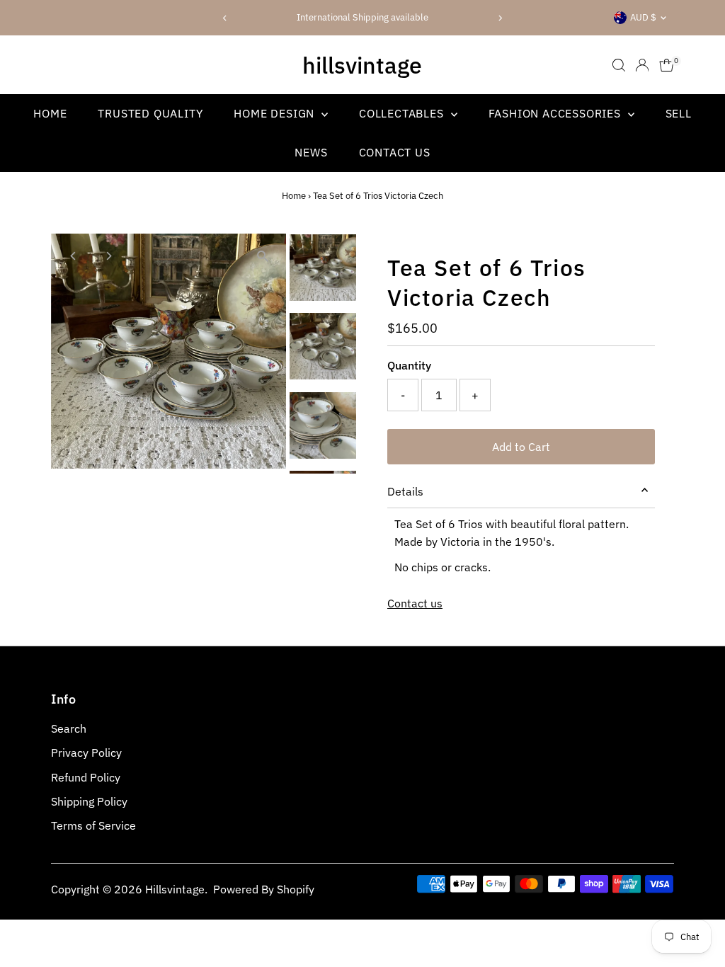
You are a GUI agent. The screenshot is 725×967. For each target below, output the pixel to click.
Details (405, 491)
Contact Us (394, 152)
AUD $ (643, 17)
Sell (679, 113)
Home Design (276, 113)
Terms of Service (93, 825)
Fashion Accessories (556, 113)
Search (68, 728)
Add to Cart (521, 447)
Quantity (409, 365)
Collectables (403, 113)
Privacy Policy (86, 752)
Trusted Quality (150, 113)
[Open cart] (666, 65)
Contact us (415, 603)
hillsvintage (362, 65)
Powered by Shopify (263, 889)
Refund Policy (85, 777)
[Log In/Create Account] (642, 65)
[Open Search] (618, 65)
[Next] (499, 18)
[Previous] (225, 18)
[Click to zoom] (263, 257)
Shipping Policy (89, 801)
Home (50, 113)
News (311, 152)
